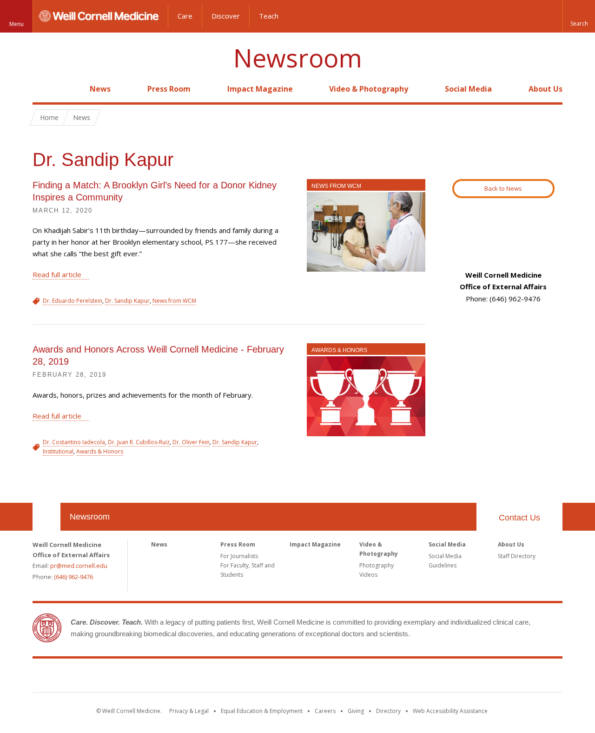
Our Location (46, 517)
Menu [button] (16, 24)
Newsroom (297, 58)
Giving (356, 711)
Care (185, 15)
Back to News (503, 188)
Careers (325, 711)
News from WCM (336, 186)
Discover (226, 15)
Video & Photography (368, 89)
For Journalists (239, 556)
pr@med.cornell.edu (78, 565)
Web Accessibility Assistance (450, 711)
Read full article (57, 274)
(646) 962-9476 (73, 577)
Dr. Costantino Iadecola (74, 442)
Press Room (169, 89)
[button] (578, 16)
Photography (376, 565)
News (100, 89)
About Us (545, 89)
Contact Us (519, 517)
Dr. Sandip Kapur (127, 301)
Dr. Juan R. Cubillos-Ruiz (139, 442)
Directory (388, 711)
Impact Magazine (260, 89)
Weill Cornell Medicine (297, 677)
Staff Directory (517, 556)
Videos (368, 575)
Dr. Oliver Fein (191, 442)
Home (42, 88)
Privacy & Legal (189, 711)
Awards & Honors (339, 350)
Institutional (58, 451)
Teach (268, 15)
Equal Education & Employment (262, 711)
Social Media (468, 89)
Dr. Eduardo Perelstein (72, 301)
